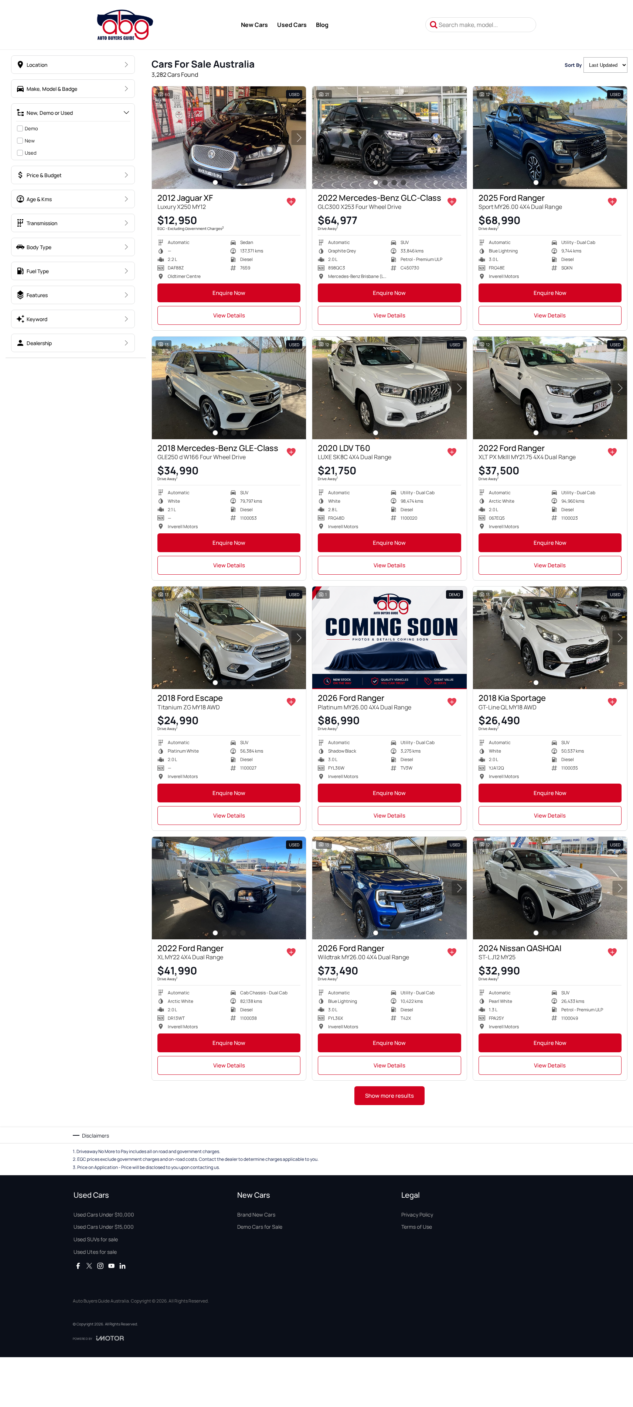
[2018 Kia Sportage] (550, 637)
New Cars (254, 25)
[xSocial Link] (89, 1265)
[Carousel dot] (215, 182)
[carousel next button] (298, 137)
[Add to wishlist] (291, 201)
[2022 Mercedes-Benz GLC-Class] (389, 137)
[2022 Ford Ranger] (550, 388)
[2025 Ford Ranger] (550, 137)
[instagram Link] (100, 1265)
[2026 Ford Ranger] (389, 637)
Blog (322, 25)
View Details (229, 315)
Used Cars (292, 25)
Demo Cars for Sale (259, 1226)
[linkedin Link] (122, 1265)
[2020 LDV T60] (389, 388)
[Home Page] (125, 24)
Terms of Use (416, 1226)
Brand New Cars (256, 1214)
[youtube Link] (111, 1265)
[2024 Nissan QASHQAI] (550, 888)
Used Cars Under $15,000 (104, 1226)
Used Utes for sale (95, 1251)
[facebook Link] (78, 1265)
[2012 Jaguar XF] (229, 137)
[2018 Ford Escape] (229, 637)
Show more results (389, 1096)
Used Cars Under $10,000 (104, 1214)
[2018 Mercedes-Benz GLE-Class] (229, 388)
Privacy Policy (417, 1214)
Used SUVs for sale (96, 1239)
